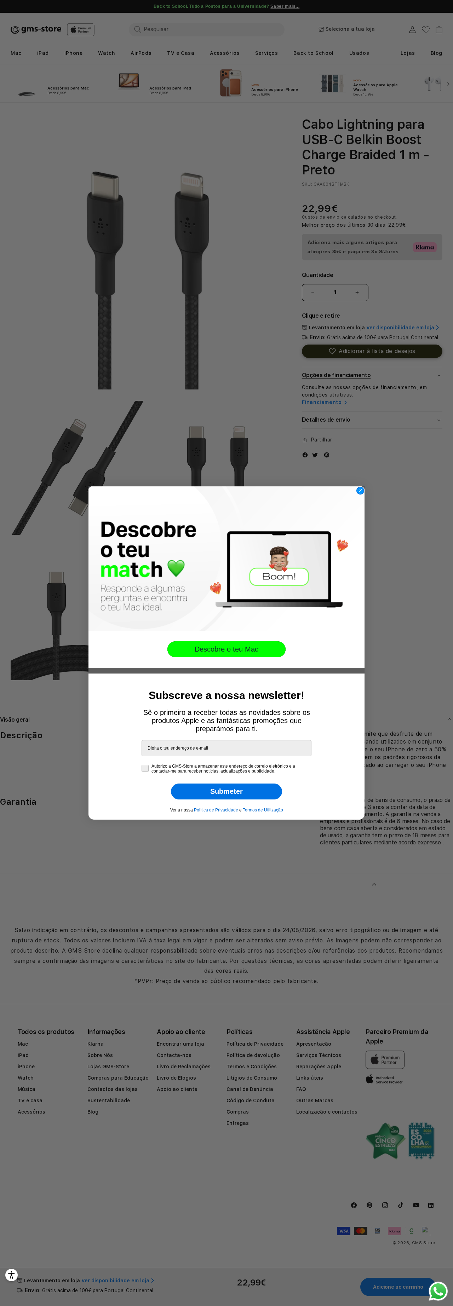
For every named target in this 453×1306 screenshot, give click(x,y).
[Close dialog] (360, 490)
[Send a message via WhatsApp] (438, 1291)
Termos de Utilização (263, 810)
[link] (226, 558)
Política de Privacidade (216, 810)
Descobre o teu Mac (226, 649)
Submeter (226, 791)
